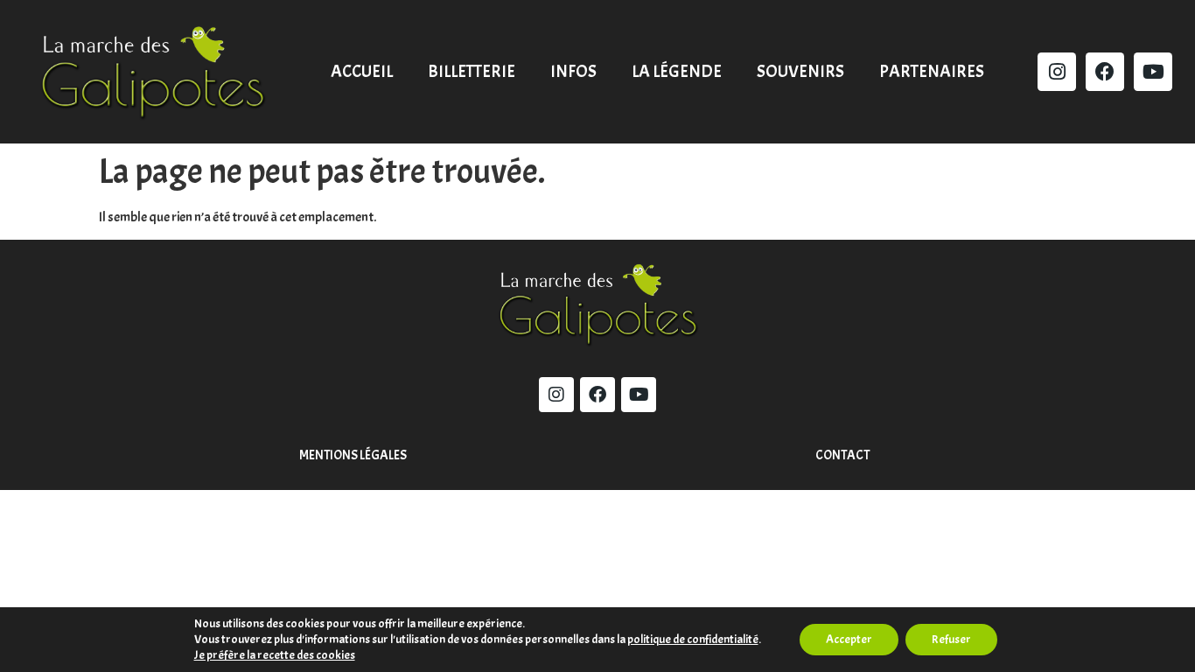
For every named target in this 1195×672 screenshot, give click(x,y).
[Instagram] (1057, 71)
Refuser (951, 639)
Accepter (849, 639)
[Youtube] (1153, 71)
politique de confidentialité (692, 639)
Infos (573, 71)
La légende (677, 71)
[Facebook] (1105, 71)
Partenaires (931, 71)
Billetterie (471, 71)
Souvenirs (800, 71)
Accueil (362, 71)
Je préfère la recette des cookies (274, 655)
